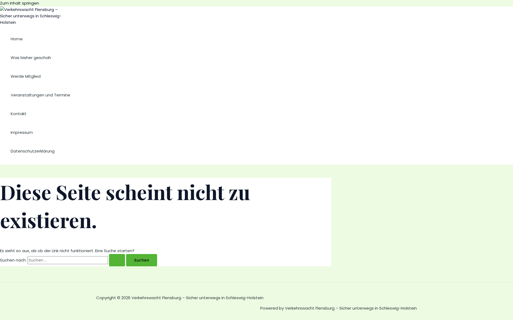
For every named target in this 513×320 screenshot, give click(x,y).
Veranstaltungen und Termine (40, 95)
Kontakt (18, 113)
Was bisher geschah (31, 57)
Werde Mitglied (26, 76)
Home (17, 39)
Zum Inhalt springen (19, 3)
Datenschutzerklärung (33, 151)
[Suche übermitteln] (117, 260)
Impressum (22, 132)
